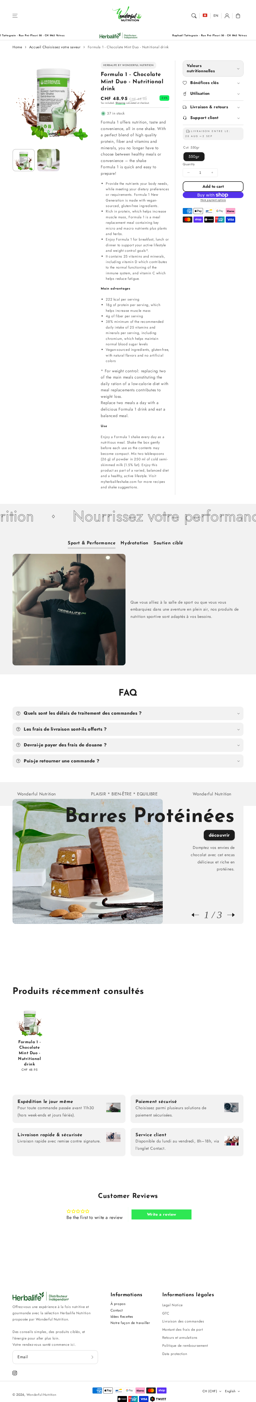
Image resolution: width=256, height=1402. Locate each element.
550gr (194, 156)
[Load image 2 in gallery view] (48, 160)
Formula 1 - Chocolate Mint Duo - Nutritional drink (128, 47)
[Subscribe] (92, 1357)
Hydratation (134, 543)
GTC (166, 1313)
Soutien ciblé (168, 543)
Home (17, 47)
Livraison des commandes (183, 1321)
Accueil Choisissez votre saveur (55, 47)
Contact (116, 1310)
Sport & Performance (92, 543)
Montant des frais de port (182, 1329)
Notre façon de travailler (130, 1322)
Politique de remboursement (185, 1345)
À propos (118, 1303)
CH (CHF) (209, 1391)
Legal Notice (172, 1304)
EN (216, 15)
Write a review (161, 1214)
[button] (15, 15)
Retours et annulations (180, 1337)
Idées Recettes (121, 1316)
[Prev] (198, 915)
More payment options (213, 200)
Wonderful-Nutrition (41, 1394)
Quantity (189, 164)
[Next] (228, 915)
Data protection (174, 1353)
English (230, 1391)
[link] (79, 35)
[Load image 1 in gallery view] (23, 160)
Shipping (120, 103)
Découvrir (219, 835)
